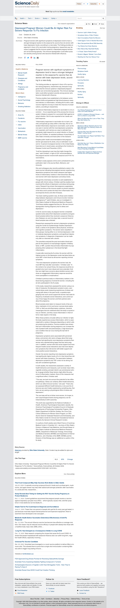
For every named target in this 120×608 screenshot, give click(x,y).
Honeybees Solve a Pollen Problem (88, 35)
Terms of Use (86, 599)
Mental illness (22, 134)
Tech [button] (29, 18)
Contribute (49, 599)
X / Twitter (51, 591)
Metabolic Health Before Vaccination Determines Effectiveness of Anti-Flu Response (41, 519)
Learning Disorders (83, 80)
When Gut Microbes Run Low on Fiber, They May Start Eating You (91, 119)
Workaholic (21, 131)
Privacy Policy (65, 599)
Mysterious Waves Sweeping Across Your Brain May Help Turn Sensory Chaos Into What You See (90, 127)
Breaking (79, 28)
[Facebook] (25, 58)
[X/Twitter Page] (88, 3)
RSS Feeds (20, 593)
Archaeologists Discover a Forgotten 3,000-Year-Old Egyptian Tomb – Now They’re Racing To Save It (42, 566)
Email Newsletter (22, 590)
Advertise (56, 599)
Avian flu (21, 115)
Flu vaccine (22, 121)
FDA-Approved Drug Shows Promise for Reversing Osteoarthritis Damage (39, 559)
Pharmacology (82, 68)
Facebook (51, 588)
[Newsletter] (103, 3)
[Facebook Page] (84, 3)
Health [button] (22, 18)
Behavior (21, 103)
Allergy (20, 83)
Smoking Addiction (24, 106)
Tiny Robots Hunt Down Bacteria (87, 46)
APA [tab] (62, 459)
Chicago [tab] (70, 459)
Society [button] (45, 18)
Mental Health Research (22, 74)
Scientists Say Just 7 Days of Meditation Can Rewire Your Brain (91, 143)
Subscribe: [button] (93, 4)
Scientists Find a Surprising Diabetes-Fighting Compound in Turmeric (38, 562)
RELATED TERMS (20, 111)
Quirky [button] (53, 18)
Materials (18, 450)
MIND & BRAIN (80, 77)
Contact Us (82, 593)
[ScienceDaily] (27, 3)
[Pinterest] (31, 58)
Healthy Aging (82, 74)
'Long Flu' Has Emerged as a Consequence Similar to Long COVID (38, 531)
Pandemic (21, 118)
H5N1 (20, 125)
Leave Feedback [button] (84, 590)
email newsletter (68, 11)
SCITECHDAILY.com (28, 554)
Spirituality (81, 86)
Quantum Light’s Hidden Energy (87, 32)
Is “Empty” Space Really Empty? (87, 51)
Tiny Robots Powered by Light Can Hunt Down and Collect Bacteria (89, 110)
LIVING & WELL (80, 88)
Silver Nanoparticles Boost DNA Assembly (90, 43)
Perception (81, 83)
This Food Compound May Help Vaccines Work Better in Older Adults (39, 483)
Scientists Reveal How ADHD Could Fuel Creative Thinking (35, 570)
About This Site (34, 599)
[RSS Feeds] (99, 3)
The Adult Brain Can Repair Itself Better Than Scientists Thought (91, 136)
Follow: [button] (79, 4)
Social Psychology (24, 100)
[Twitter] (28, 58)
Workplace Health (83, 71)
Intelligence (22, 97)
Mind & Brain (20, 93)
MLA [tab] (56, 459)
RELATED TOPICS (20, 64)
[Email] (38, 58)
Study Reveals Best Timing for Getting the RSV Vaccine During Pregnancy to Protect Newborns (42, 495)
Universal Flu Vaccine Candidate (26, 542)
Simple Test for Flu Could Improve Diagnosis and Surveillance (37, 507)
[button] (88, 24)
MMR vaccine (22, 138)
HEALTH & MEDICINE (82, 65)
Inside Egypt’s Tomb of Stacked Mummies (90, 40)
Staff (42, 599)
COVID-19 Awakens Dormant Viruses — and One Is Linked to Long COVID (91, 115)
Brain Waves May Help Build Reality (88, 49)
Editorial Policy (75, 599)
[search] (103, 18)
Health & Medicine (22, 69)
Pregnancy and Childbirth (23, 88)
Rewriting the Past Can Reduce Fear (88, 57)
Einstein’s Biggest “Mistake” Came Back (89, 54)
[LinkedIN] (34, 58)
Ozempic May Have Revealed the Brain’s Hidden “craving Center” (90, 132)
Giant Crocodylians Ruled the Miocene (89, 38)
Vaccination (22, 128)
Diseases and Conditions (22, 79)
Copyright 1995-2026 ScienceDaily (26, 601)
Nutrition (80, 94)
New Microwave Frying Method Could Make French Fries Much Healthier (91, 148)
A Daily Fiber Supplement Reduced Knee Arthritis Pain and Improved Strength (90, 152)
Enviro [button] (37, 18)
